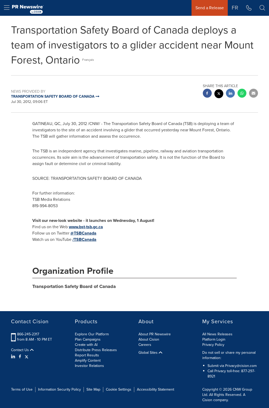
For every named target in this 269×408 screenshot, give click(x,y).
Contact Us (20, 350)
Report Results (87, 355)
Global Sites (148, 352)
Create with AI (86, 344)
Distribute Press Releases (96, 350)
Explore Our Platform (92, 334)
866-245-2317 (28, 334)
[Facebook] (20, 356)
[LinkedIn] (14, 356)
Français (88, 59)
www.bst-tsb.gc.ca (86, 227)
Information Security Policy (59, 389)
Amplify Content (88, 360)
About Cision (148, 339)
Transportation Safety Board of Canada (74, 286)
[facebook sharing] (207, 94)
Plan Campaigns (88, 339)
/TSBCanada (84, 239)
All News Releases (217, 334)
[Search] (262, 8)
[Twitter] (26, 356)
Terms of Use (22, 389)
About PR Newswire (154, 334)
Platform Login (213, 339)
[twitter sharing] (218, 94)
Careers (144, 344)
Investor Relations (89, 366)
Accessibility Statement (155, 389)
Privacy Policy (213, 344)
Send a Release (209, 8)
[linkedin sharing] (230, 94)
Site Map (93, 389)
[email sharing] (253, 94)
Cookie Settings (118, 389)
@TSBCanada (83, 233)
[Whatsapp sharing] (241, 94)
